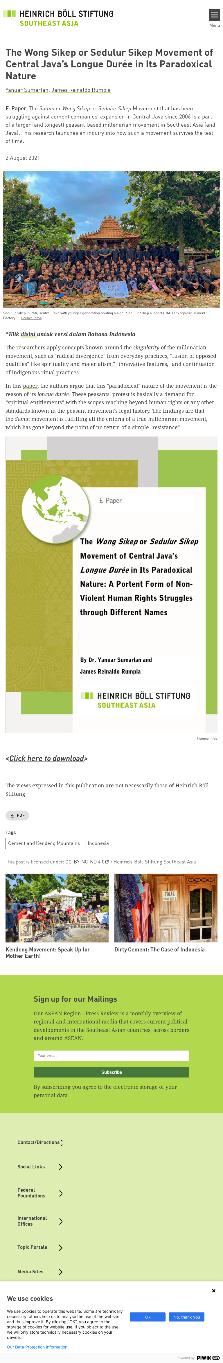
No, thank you (186, 1316)
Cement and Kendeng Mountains (44, 843)
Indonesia (98, 843)
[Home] (58, 17)
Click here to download (46, 759)
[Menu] (214, 15)
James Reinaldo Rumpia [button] (81, 90)
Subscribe (111, 1072)
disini (29, 334)
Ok (148, 1316)
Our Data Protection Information (37, 1347)
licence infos (31, 318)
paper (30, 385)
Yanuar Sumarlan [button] (27, 90)
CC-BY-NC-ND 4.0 (85, 862)
